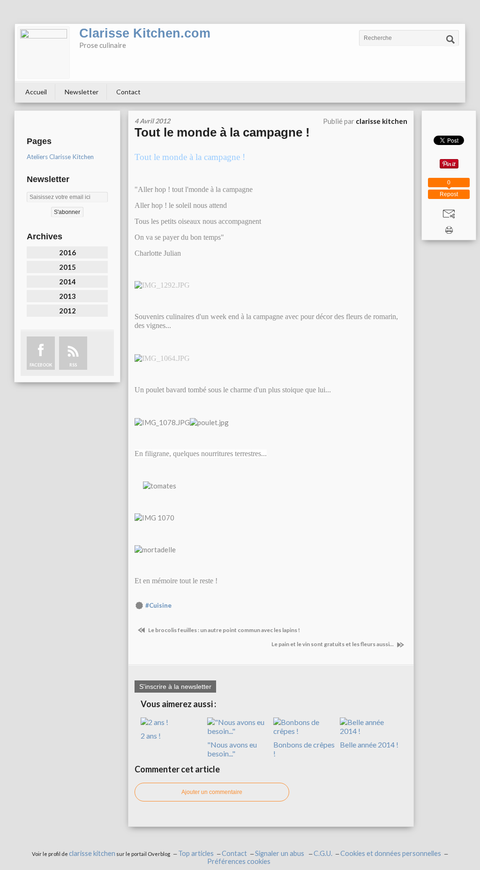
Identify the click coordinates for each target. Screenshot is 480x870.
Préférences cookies (238, 861)
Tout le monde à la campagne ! (222, 132)
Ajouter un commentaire (211, 792)
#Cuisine (158, 605)
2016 (67, 252)
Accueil (36, 92)
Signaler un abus (280, 853)
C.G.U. (323, 853)
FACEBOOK (41, 364)
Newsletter (81, 92)
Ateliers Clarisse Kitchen (60, 156)
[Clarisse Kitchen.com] (43, 52)
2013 (67, 296)
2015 (67, 267)
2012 (67, 310)
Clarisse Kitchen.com (144, 33)
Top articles (196, 853)
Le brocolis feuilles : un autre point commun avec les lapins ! (223, 629)
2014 (67, 281)
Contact (128, 92)
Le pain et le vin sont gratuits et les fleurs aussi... (333, 644)
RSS (73, 364)
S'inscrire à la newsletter (175, 686)
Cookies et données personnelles (390, 853)
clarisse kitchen (92, 853)
